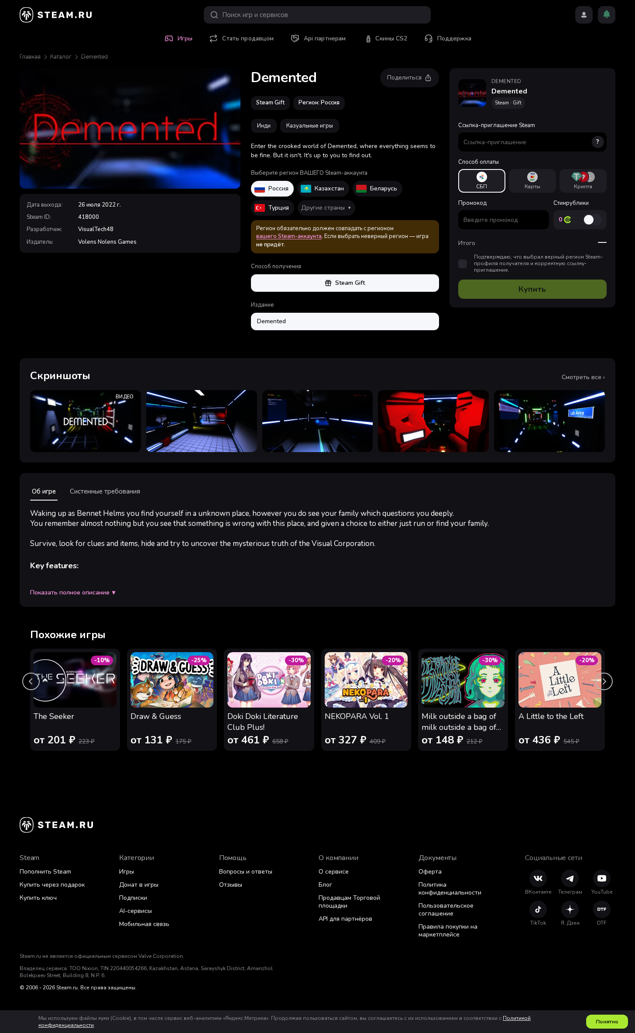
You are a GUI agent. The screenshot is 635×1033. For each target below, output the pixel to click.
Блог (325, 885)
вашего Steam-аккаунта (289, 236)
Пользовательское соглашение (446, 910)
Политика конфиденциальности (450, 889)
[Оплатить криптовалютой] (583, 181)
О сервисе (334, 871)
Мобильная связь (144, 924)
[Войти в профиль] (584, 15)
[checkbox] (462, 263)
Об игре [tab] (44, 491)
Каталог (61, 57)
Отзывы (230, 885)
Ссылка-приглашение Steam (529, 133)
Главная (30, 57)
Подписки (133, 898)
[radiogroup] (532, 181)
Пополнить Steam (45, 871)
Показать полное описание (72, 592)
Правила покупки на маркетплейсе (448, 930)
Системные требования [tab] (105, 491)
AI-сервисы (135, 911)
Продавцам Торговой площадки (349, 902)
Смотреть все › (583, 377)
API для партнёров (345, 919)
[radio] (481, 181)
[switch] (592, 219)
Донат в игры (138, 885)
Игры (126, 871)
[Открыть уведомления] (606, 15)
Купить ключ (38, 898)
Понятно (607, 1021)
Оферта (430, 871)
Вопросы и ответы (245, 871)
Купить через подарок (52, 885)
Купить (532, 289)
